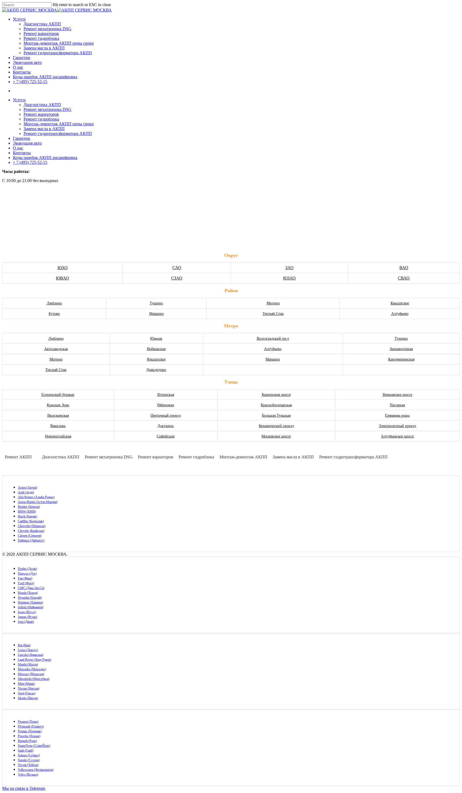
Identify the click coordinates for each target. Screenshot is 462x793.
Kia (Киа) (24, 645)
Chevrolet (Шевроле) (31, 526)
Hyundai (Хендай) (30, 597)
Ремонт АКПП (18, 457)
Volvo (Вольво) (28, 774)
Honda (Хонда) (28, 593)
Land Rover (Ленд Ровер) (34, 660)
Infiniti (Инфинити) (30, 607)
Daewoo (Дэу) (27, 573)
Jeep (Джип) (26, 622)
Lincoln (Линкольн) (30, 655)
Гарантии (21, 57)
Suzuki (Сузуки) (29, 760)
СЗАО (176, 278)
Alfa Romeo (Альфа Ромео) (36, 497)
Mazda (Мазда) (28, 664)
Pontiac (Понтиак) (30, 731)
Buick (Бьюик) (27, 516)
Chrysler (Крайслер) (31, 531)
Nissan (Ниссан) (28, 688)
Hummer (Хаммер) (30, 602)
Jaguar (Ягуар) (27, 617)
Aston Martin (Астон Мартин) (37, 502)
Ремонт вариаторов (41, 33)
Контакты (22, 72)
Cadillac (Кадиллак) (31, 521)
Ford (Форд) (26, 583)
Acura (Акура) (27, 487)
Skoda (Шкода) (28, 698)
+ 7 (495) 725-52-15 (30, 81)
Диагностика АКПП (42, 24)
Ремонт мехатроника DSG (47, 28)
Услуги (19, 19)
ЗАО (289, 267)
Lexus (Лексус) (28, 650)
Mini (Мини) (26, 684)
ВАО (403, 267)
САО (176, 267)
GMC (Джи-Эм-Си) (31, 588)
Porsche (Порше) (29, 736)
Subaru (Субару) (29, 755)
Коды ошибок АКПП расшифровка (45, 77)
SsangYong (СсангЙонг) (34, 746)
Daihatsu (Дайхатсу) (31, 540)
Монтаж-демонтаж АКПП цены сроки (59, 43)
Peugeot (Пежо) (28, 722)
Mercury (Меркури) (31, 674)
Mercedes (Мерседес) (32, 669)
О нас (18, 67)
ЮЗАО (289, 278)
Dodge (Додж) (27, 569)
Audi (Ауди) (26, 492)
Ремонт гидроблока (41, 38)
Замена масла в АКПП (44, 48)
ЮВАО (62, 278)
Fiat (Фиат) (25, 578)
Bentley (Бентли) (29, 507)
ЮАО (62, 267)
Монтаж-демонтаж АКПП (243, 457)
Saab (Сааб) (25, 750)
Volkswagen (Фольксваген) (35, 770)
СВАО (404, 278)
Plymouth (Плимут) (31, 726)
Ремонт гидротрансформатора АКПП (58, 53)
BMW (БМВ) (27, 511)
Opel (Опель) (26, 693)
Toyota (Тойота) (28, 765)
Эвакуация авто (27, 62)
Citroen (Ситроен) (29, 535)
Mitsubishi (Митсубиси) (33, 679)
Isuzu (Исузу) (27, 612)
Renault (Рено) (27, 741)
